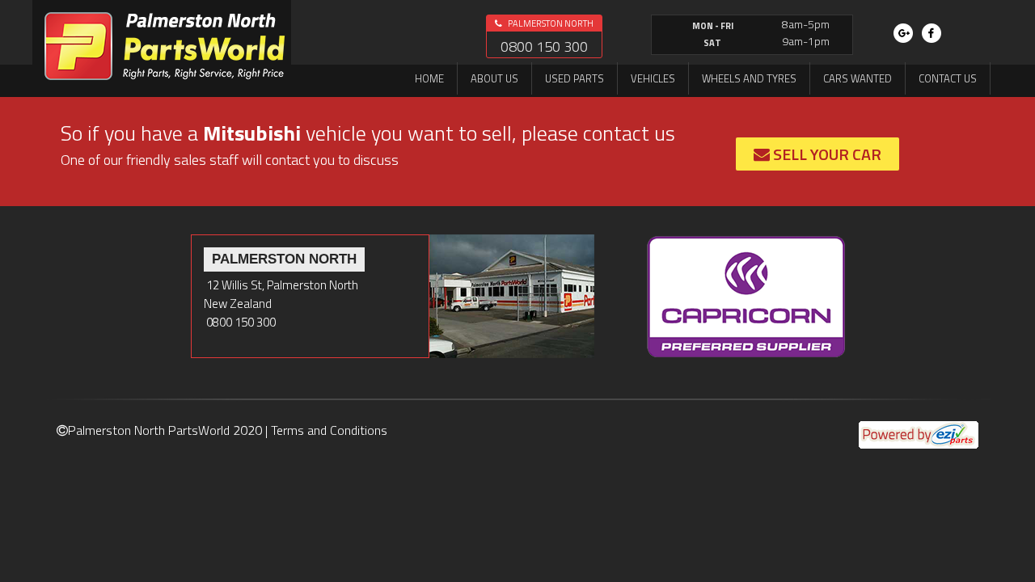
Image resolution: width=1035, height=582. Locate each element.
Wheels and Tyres (749, 78)
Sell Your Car (825, 154)
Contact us (948, 78)
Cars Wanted (857, 78)
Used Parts (574, 78)
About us (494, 78)
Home (429, 78)
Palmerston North (550, 23)
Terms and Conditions (329, 430)
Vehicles (653, 78)
